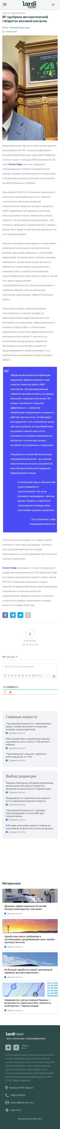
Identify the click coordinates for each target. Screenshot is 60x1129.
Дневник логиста (18, 13)
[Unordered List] (22, 675)
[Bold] (5, 675)
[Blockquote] (26, 675)
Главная (5, 13)
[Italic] (8, 675)
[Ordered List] (19, 675)
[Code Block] (29, 675)
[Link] (33, 675)
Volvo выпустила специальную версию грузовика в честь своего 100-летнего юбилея (28, 741)
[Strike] (15, 675)
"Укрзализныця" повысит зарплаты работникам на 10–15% (26, 755)
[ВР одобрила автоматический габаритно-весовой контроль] (5, 615)
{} (37, 675)
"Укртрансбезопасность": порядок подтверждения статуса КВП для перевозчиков (25, 813)
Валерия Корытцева (20, 27)
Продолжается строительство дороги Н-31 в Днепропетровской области (28, 799)
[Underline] (12, 675)
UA (53, 4)
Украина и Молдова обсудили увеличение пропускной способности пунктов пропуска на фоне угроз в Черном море (29, 786)
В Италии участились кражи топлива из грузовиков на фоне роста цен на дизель (29, 827)
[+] (40, 675)
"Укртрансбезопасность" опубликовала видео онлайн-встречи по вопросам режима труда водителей (28, 726)
